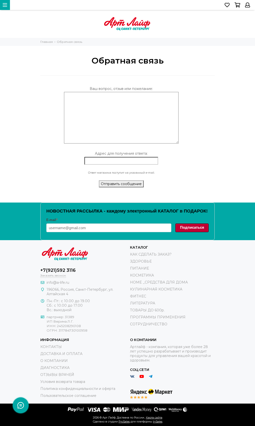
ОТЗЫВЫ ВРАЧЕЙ (57, 374)
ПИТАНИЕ (139, 268)
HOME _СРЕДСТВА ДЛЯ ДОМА (159, 282)
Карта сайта (154, 417)
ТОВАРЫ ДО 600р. (147, 310)
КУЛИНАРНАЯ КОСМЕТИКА (156, 289)
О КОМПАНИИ (54, 360)
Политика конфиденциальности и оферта (77, 388)
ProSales (124, 421)
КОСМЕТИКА (142, 275)
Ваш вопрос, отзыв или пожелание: (121, 88)
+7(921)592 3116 (58, 270)
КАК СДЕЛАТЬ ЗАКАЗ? (151, 254)
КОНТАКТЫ (51, 347)
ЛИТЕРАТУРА (142, 303)
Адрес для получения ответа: (121, 153)
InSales (157, 421)
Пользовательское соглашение (68, 395)
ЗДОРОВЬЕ (141, 261)
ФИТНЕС (138, 296)
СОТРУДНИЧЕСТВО (148, 324)
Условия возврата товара (62, 381)
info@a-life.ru (58, 282)
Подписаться (192, 227)
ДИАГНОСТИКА (54, 367)
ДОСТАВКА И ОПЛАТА (61, 354)
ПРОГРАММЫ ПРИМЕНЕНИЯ (158, 317)
